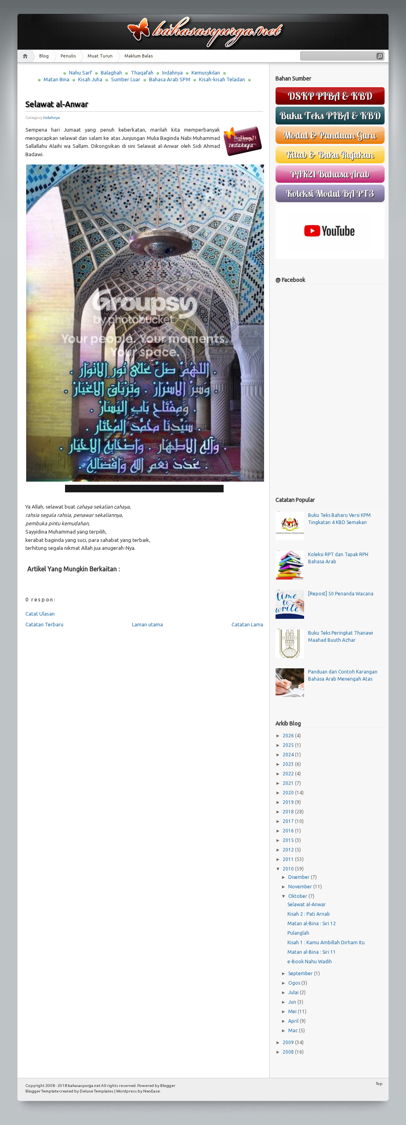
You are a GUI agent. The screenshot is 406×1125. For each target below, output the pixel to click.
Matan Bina (56, 79)
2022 (289, 773)
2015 (289, 840)
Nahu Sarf (80, 72)
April (294, 1021)
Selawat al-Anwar (56, 104)
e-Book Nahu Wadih (309, 961)
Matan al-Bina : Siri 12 (311, 923)
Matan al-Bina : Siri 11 (311, 952)
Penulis (68, 56)
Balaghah (111, 72)
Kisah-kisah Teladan (222, 79)
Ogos (294, 982)
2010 (289, 868)
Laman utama (147, 624)
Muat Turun (100, 56)
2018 (289, 811)
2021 (289, 783)
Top (379, 1083)
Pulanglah (298, 933)
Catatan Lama (247, 624)
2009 (289, 1042)
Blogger (167, 1085)
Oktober (298, 896)
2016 (289, 830)
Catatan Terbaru (44, 624)
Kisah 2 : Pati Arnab (308, 913)
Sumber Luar (125, 79)
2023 (289, 764)
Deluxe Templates (96, 1091)
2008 (289, 1051)
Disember (299, 877)
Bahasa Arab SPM (169, 79)
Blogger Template (42, 1091)
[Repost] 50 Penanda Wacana (340, 593)
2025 (289, 745)
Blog (44, 56)
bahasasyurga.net (84, 1085)
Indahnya (172, 72)
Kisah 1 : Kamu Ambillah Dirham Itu (326, 942)
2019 (289, 802)
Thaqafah (142, 72)
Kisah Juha (90, 79)
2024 (289, 754)
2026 (289, 735)
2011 (289, 859)
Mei (293, 1011)
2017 (289, 821)
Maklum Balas (138, 56)
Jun (292, 1001)
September (301, 973)
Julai (294, 992)
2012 (289, 849)
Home (26, 56)
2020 (289, 792)
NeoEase (151, 1091)
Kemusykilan (206, 72)
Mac (293, 1030)
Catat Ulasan (40, 613)
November (300, 886)
